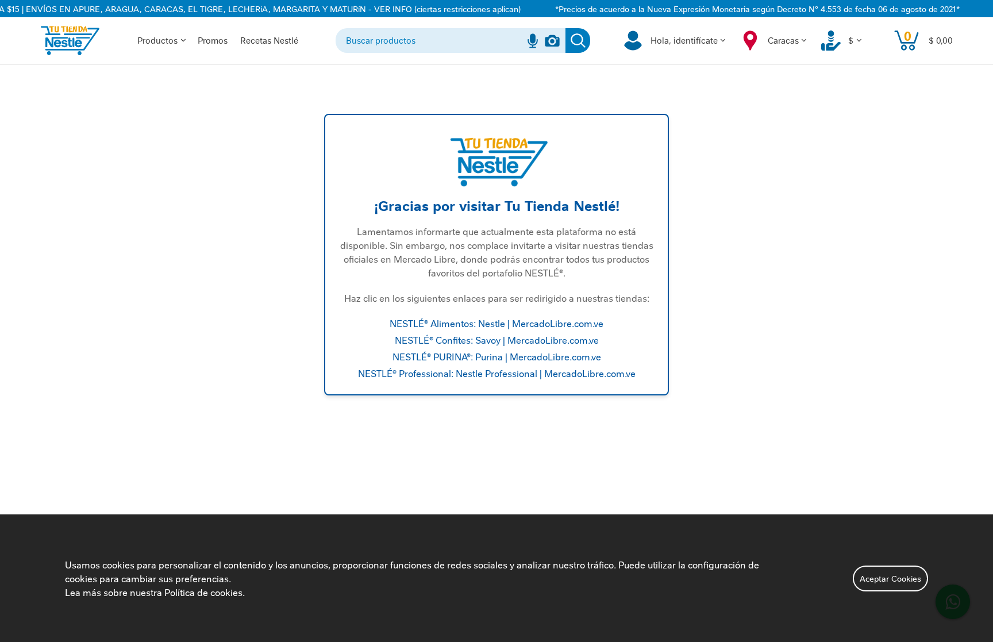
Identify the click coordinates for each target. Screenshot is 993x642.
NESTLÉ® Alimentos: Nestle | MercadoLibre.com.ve (496, 323)
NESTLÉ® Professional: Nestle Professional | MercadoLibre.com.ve (497, 373)
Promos (213, 40)
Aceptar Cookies (890, 578)
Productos (157, 40)
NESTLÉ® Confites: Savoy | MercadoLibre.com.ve (497, 339)
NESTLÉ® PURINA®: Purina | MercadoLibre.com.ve (496, 356)
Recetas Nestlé (269, 40)
